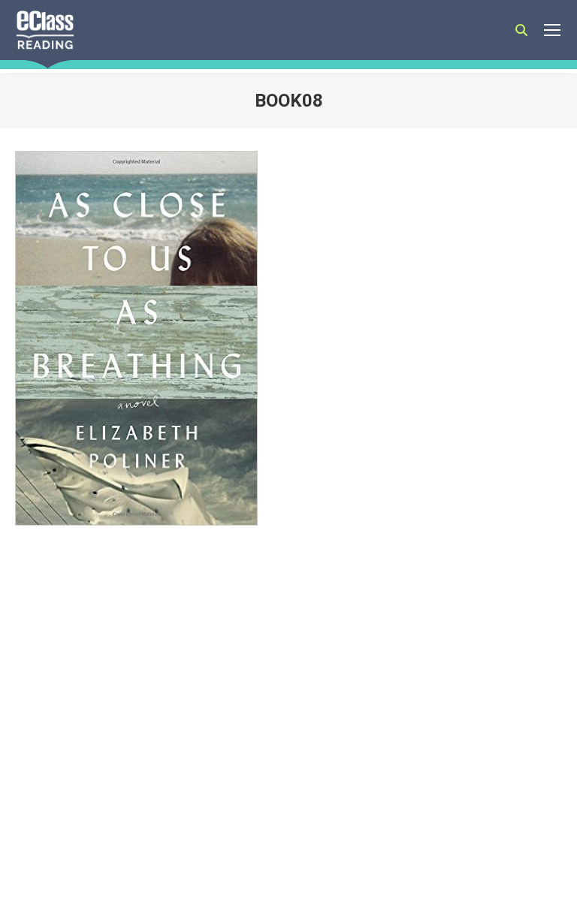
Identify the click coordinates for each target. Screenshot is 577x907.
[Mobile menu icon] (552, 30)
